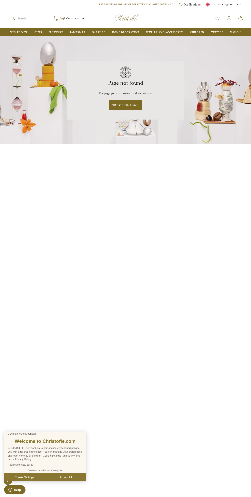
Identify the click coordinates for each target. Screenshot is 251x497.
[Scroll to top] (235, 481)
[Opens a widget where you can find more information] (14, 490)
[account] (217, 18)
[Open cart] (241, 18)
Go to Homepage (125, 105)
